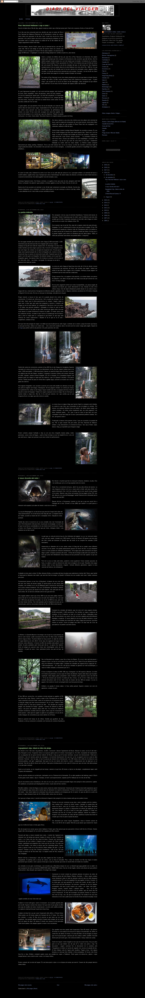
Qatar (103, 96)
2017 (105, 170)
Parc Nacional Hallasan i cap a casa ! (33, 25)
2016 (105, 172)
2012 (105, 208)
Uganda (104, 102)
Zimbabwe (105, 107)
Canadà (104, 62)
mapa (21, 328)
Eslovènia (105, 69)
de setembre (109, 177)
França (104, 73)
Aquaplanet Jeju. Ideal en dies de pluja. (34, 748)
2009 (105, 213)
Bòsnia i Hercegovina (108, 55)
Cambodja (105, 60)
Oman (104, 93)
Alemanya (105, 53)
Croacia (104, 66)
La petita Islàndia (25, 212)
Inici (58, 985)
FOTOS (28, 19)
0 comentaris (57, 468)
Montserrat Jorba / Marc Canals (115, 31)
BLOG (21, 19)
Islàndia (104, 78)
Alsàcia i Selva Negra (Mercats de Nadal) (114, 121)
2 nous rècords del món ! (28, 478)
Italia (103, 80)
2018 (105, 167)
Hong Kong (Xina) (107, 75)
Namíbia (104, 89)
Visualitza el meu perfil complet (113, 45)
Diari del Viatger (72, 9)
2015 (105, 200)
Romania (104, 98)
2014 (105, 202)
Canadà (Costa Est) (107, 124)
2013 (105, 205)
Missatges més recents (25, 985)
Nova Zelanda (106, 91)
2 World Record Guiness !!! (113, 193)
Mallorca (104, 84)
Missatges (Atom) (32, 988)
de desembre (110, 175)
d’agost (108, 197)
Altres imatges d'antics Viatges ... (111, 113)
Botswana (105, 57)
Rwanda (104, 100)
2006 (105, 220)
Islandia (104, 128)
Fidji (103, 71)
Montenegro (105, 87)
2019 (105, 165)
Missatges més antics (91, 985)
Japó (103, 82)
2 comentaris (58, 202)
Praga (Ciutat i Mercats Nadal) (110, 133)
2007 (105, 218)
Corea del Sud (40, 203)
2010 (105, 210)
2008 (105, 215)
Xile (103, 104)
